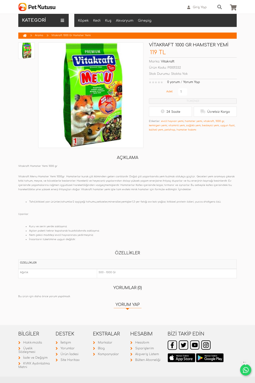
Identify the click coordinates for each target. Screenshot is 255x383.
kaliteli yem (156, 129)
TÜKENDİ (192, 101)
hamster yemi (193, 121)
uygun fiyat (227, 125)
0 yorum (173, 82)
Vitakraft (167, 61)
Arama (39, 35)
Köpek (83, 20)
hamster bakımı (186, 129)
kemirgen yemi (158, 125)
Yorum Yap (191, 82)
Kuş (108, 20)
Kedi (97, 20)
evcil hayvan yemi (172, 121)
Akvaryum (124, 20)
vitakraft (208, 121)
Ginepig (144, 20)
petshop (169, 129)
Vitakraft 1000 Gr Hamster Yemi (71, 35)
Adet (169, 91)
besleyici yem (210, 125)
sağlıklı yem (193, 125)
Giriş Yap (200, 7)
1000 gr (219, 121)
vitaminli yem (176, 125)
